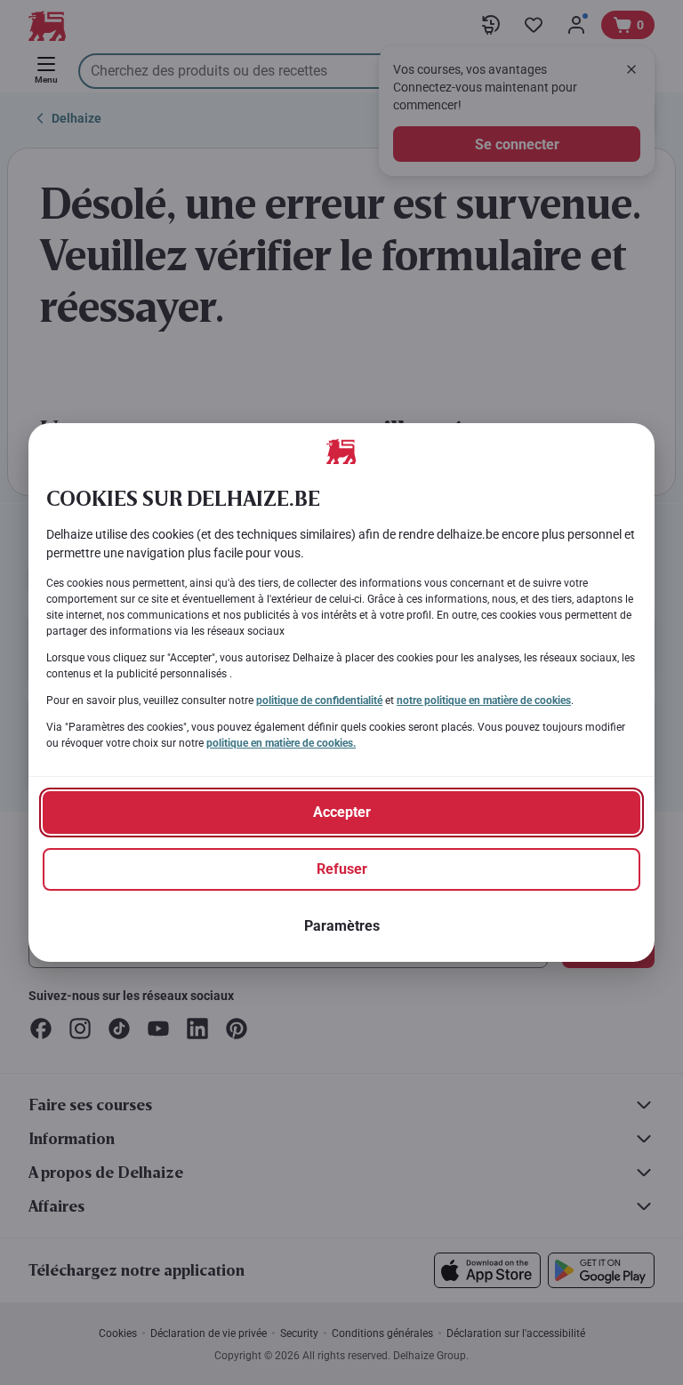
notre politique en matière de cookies (484, 700)
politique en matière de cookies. (281, 743)
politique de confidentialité (319, 700)
